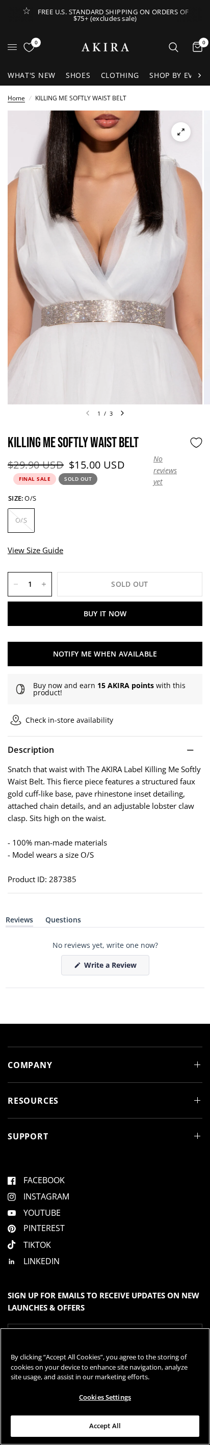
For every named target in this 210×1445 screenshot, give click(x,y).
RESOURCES (33, 1100)
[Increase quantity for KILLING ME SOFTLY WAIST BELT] (43, 584)
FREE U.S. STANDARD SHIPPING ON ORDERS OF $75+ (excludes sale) (113, 15)
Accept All (105, 1425)
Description (31, 749)
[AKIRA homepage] (105, 47)
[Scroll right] (199, 75)
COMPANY (30, 1065)
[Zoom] (181, 132)
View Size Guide (35, 550)
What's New (32, 75)
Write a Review (112, 967)
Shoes (78, 75)
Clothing (120, 75)
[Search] (173, 47)
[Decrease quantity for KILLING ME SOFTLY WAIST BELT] (15, 584)
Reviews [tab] (19, 921)
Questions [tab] (63, 921)
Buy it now (105, 613)
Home (16, 98)
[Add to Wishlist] (196, 442)
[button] (169, 470)
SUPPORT (28, 1136)
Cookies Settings (105, 1397)
